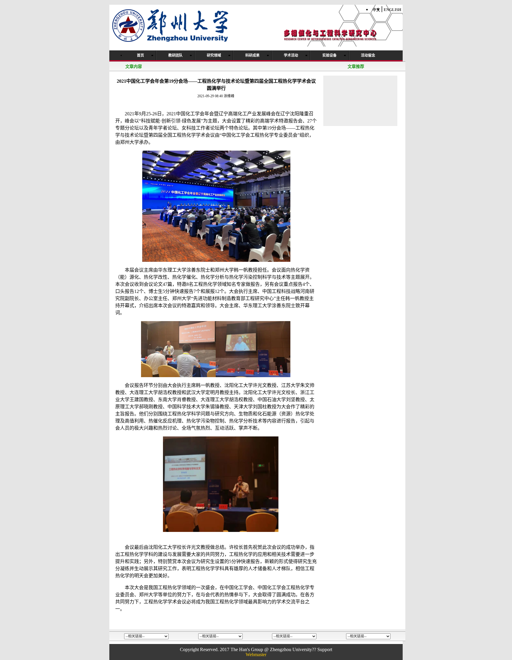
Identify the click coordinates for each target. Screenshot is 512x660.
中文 (376, 9)
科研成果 (252, 55)
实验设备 (329, 55)
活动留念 (368, 55)
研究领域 (214, 55)
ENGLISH (392, 9)
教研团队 (175, 55)
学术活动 (291, 55)
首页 (140, 55)
